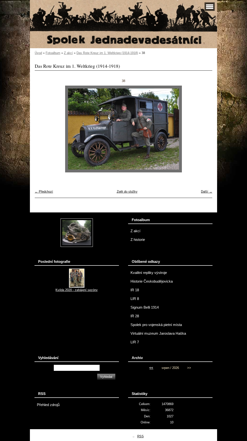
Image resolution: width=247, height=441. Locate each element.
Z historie (137, 240)
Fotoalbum (53, 53)
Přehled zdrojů (48, 405)
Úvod (38, 53)
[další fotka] (204, 129)
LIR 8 (134, 299)
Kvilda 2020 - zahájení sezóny (76, 290)
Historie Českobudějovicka (151, 281)
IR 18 (134, 290)
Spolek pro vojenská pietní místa (156, 325)
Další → (206, 191)
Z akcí (68, 53)
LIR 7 (134, 342)
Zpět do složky (127, 191)
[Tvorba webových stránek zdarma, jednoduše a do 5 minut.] (134, 437)
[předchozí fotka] (42, 129)
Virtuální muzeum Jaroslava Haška (158, 333)
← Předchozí (44, 191)
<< (151, 368)
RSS (140, 436)
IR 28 (134, 316)
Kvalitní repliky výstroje (148, 273)
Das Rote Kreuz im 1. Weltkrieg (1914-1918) (107, 53)
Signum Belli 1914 (144, 307)
